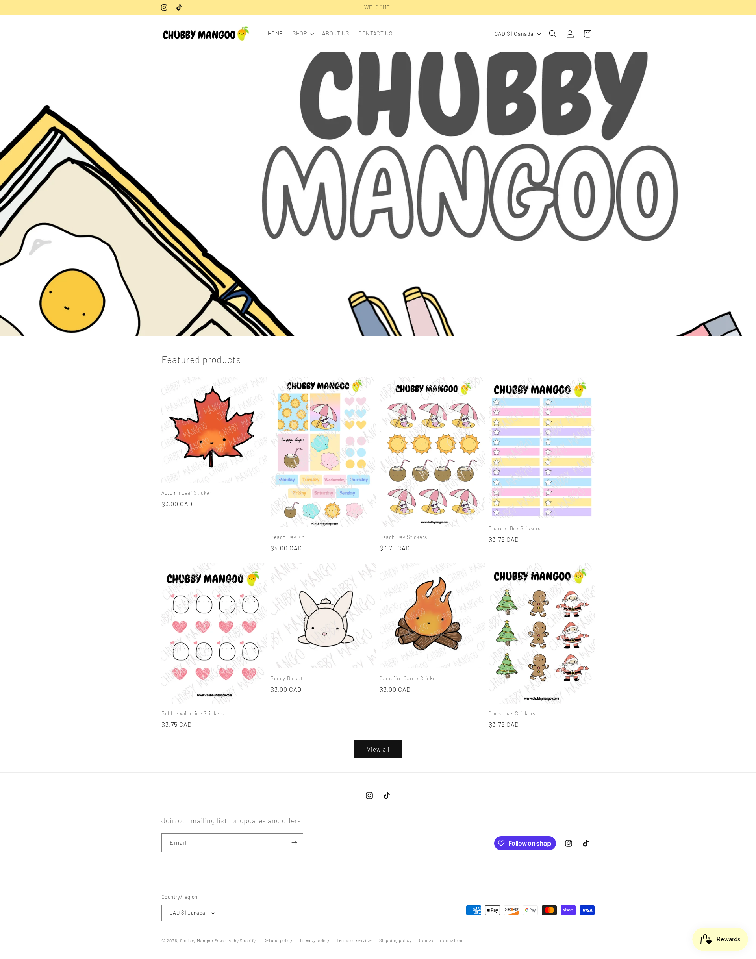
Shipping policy (395, 940)
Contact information (440, 940)
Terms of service (354, 940)
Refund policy (278, 940)
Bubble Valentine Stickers (192, 713)
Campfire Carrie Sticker (409, 678)
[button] (302, 33)
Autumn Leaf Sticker (186, 493)
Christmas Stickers (512, 713)
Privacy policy (315, 940)
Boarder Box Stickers (515, 528)
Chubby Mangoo (196, 940)
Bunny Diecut (287, 678)
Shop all (378, 291)
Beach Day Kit (288, 537)
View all (378, 749)
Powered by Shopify (235, 940)
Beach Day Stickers (403, 537)
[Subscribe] (294, 842)
